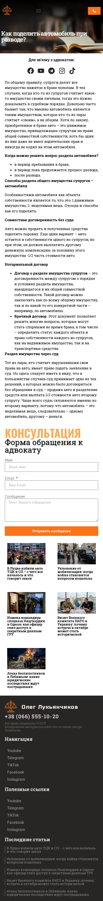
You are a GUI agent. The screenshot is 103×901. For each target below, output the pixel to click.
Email (10, 478)
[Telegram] (51, 71)
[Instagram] (62, 71)
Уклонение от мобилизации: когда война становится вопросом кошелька (75, 573)
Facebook (15, 772)
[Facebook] (31, 71)
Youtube (14, 750)
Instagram (16, 779)
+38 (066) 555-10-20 (32, 716)
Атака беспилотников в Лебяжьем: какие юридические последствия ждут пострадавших (26, 680)
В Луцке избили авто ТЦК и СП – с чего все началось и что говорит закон (25, 573)
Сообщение (15, 497)
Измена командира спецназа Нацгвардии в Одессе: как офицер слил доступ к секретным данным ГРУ (26, 626)
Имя (8, 460)
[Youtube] (41, 71)
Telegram (15, 758)
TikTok (13, 765)
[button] (38, 11)
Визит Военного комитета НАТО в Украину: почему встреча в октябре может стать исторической (72, 626)
